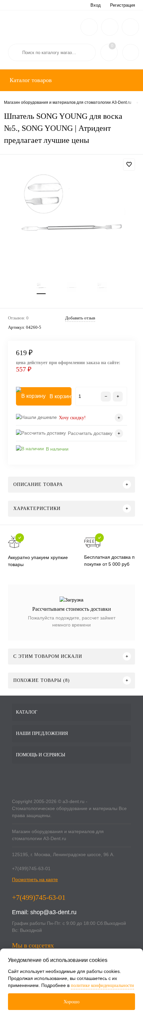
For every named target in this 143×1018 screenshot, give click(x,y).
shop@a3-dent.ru (53, 912)
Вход (95, 5)
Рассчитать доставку (90, 433)
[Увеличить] (71, 224)
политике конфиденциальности (102, 985)
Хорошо (71, 1001)
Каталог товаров (30, 80)
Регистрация (122, 5)
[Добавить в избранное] (129, 165)
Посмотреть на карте (35, 879)
